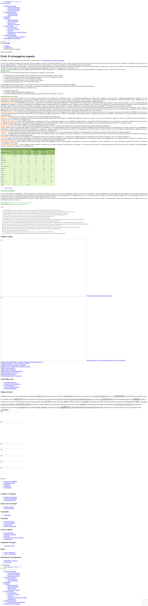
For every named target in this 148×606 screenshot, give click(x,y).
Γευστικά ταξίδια (12, 27)
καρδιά (33, 407)
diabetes (32, 399)
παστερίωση (84, 396)
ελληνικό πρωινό (8, 399)
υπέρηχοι (8, 407)
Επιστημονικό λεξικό (13, 10)
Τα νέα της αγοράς (12, 15)
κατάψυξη (60, 396)
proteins (77, 401)
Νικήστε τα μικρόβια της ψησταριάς (16, 365)
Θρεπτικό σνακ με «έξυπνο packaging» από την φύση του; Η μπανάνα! (106, 360)
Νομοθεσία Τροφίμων (10, 35)
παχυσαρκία (33, 396)
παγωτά (48, 399)
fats (82, 401)
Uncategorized (8, 47)
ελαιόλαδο (119, 396)
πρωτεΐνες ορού (55, 401)
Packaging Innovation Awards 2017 (33, 362)
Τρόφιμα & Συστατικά (14, 7)
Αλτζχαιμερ (107, 401)
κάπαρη (126, 396)
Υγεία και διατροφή (13, 21)
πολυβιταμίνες (36, 404)
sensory (39, 396)
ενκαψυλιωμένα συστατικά (67, 404)
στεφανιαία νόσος (135, 407)
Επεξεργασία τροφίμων (14, 9)
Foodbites (6, 46)
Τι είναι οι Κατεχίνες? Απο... (12, 387)
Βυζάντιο (37, 401)
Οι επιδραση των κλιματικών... (12, 384)
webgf (16, 60)
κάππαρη (117, 399)
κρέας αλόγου (4, 401)
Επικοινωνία (7, 486)
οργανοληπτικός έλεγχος (91, 407)
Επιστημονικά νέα (12, 13)
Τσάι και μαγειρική (10, 369)
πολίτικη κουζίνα (52, 396)
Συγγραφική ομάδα (9, 483)
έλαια (58, 404)
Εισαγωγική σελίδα (9, 545)
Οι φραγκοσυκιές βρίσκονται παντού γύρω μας (99, 295)
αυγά (59, 407)
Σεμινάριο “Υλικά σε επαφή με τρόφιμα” (18, 363)
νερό (112, 396)
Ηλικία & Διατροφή (13, 20)
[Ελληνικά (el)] (8, 1)
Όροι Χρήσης (8, 487)
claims (114, 401)
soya (58, 399)
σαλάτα (62, 401)
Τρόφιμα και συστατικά (57, 60)
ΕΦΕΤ (102, 401)
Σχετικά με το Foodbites (10, 481)
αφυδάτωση (4, 396)
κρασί (17, 404)
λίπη (27, 401)
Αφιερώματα (7, 562)
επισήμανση (106, 399)
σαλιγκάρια (107, 407)
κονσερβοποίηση (94, 401)
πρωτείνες (11, 396)
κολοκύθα (64, 399)
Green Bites (7, 16)
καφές (28, 407)
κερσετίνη (91, 396)
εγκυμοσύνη (12, 401)
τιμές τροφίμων (96, 399)
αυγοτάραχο (124, 399)
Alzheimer (77, 396)
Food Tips (10, 30)
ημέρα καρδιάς (41, 407)
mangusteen (32, 401)
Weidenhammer (130, 401)
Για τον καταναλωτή (9, 552)
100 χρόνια (25, 399)
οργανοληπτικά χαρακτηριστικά (79, 399)
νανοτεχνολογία (100, 396)
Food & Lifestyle (8, 26)
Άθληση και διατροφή (14, 24)
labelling (83, 404)
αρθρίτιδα (18, 399)
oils (124, 407)
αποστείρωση (138, 404)
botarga (131, 399)
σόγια (136, 398)
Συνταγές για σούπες (16, 376)
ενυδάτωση (71, 401)
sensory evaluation (7, 404)
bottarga (45, 396)
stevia (79, 407)
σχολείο (3, 407)
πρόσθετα (143, 399)
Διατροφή (6, 18)
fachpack (54, 407)
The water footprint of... (10, 382)
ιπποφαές (120, 407)
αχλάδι (54, 404)
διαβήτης (66, 406)
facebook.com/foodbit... (10, 388)
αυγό (21, 404)
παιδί (41, 404)
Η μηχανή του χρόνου (13, 29)
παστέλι (109, 396)
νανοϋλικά (4, 409)
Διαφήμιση (7, 484)
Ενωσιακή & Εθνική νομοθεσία (16, 37)
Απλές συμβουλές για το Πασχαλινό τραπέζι (18, 366)
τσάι (137, 401)
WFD (66, 401)
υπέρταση (100, 404)
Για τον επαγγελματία (10, 554)
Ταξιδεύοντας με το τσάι (12, 372)
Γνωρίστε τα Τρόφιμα (10, 6)
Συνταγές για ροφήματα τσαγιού (14, 371)
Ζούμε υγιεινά (11, 23)
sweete (86, 401)
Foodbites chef (12, 33)
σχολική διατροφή (39, 399)
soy (102, 407)
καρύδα (49, 407)
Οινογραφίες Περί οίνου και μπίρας (17, 32)
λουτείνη (77, 404)
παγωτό (73, 407)
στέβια (42, 401)
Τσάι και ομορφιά (10, 368)
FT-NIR (47, 401)
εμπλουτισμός (120, 401)
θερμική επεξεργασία (135, 396)
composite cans (91, 404)
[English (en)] (18, 1)
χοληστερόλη (143, 401)
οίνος (111, 407)
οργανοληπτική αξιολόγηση (123, 404)
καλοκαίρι (22, 407)
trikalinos (28, 404)
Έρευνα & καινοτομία (10, 12)
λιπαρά (115, 407)
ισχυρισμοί (14, 407)
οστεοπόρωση (69, 396)
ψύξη (113, 399)
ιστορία (128, 407)
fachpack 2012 (48, 404)
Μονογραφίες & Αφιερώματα (12, 38)
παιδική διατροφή (20, 401)
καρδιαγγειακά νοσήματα (21, 396)
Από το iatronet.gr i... (10, 385)
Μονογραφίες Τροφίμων (10, 560)
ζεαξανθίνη (53, 399)
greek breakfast (108, 404)
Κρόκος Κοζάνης (11, 374)
